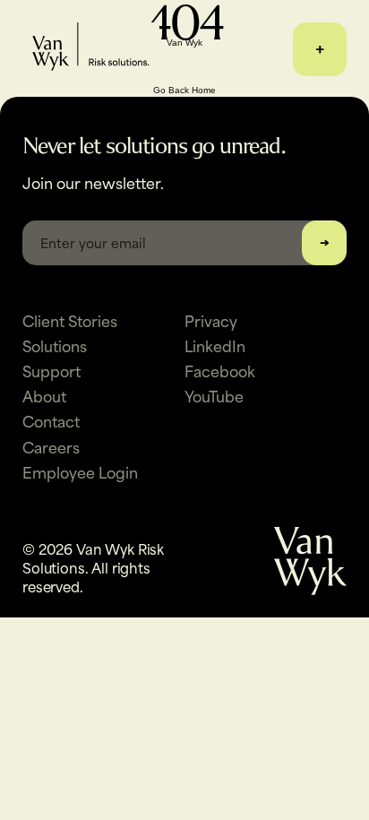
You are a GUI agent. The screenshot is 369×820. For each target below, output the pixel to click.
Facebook (219, 370)
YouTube (214, 395)
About (44, 395)
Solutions (54, 345)
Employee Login (80, 471)
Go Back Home (184, 90)
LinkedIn (214, 345)
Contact (51, 420)
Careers (51, 446)
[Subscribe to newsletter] (324, 242)
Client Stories (69, 320)
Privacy (210, 320)
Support (51, 370)
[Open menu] (320, 49)
